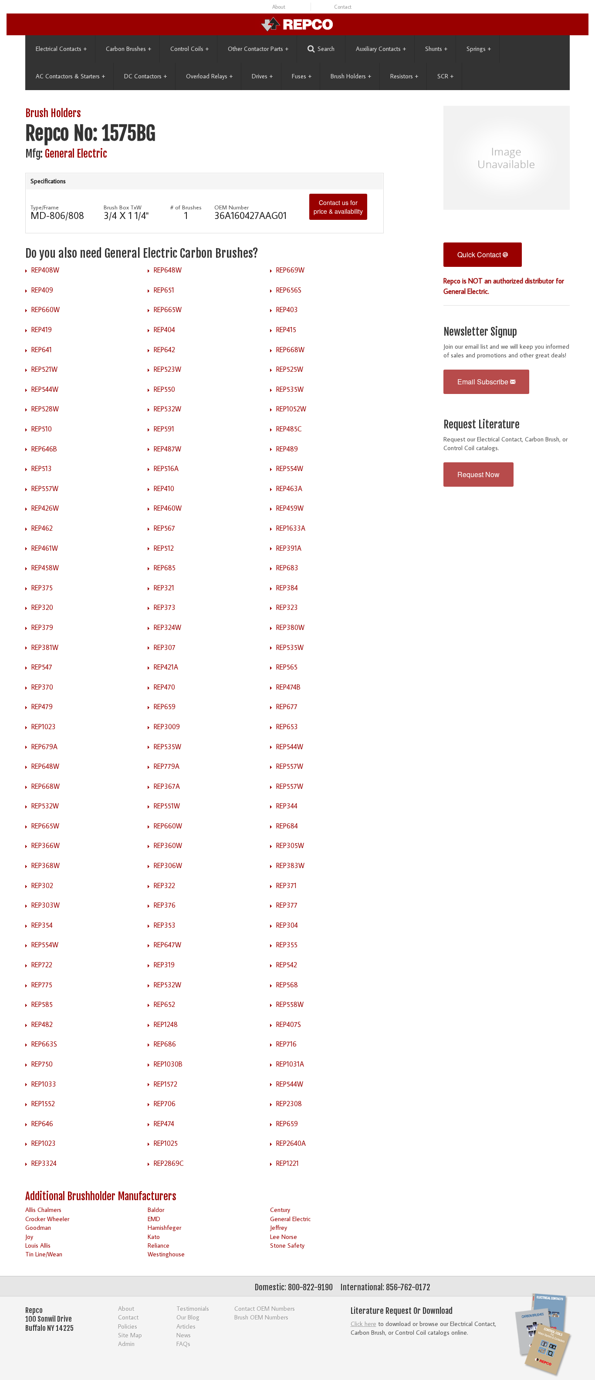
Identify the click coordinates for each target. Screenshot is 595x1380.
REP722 (41, 964)
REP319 (164, 964)
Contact (343, 6)
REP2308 (289, 1103)
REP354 (42, 925)
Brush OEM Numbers (261, 1317)
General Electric (76, 154)
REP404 (164, 329)
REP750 (42, 1064)
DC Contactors (145, 76)
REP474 (164, 1123)
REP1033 (43, 1084)
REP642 (164, 349)
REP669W (290, 270)
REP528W (45, 408)
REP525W (289, 369)
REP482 (42, 1024)
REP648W (168, 270)
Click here (363, 1323)
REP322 (164, 885)
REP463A (289, 488)
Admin (126, 1344)
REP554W (289, 468)
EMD (154, 1219)
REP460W (168, 508)
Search (326, 49)
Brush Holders (351, 76)
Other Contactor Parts (258, 49)
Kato (154, 1236)
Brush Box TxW (123, 207)
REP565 (287, 667)
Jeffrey (278, 1227)
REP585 (42, 1004)
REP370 (42, 687)
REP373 (165, 607)
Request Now (478, 474)
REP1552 (43, 1103)
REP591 (164, 428)
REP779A (166, 766)
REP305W (290, 845)
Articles (186, 1326)
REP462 (42, 528)
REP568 (287, 984)
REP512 (164, 548)
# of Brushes (186, 207)
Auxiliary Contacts (381, 49)
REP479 (42, 706)
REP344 (287, 805)
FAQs (183, 1344)
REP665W (168, 309)
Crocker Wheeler (47, 1219)
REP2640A (291, 1143)
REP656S (288, 290)
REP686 (165, 1044)
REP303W (45, 905)
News (183, 1335)
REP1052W (291, 408)
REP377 (287, 905)
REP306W (168, 865)
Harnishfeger (164, 1227)
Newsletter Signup (480, 332)
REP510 (41, 428)
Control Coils (189, 49)
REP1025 (166, 1143)
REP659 (165, 706)
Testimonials (192, 1308)
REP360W (168, 845)
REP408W (45, 270)
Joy (29, 1236)
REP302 (42, 885)
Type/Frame (44, 207)
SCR (445, 76)
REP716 (286, 1044)
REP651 (164, 290)
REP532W (167, 408)
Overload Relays (209, 76)
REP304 (287, 925)
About (278, 6)
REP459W (290, 508)
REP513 (41, 468)
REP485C (289, 428)
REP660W (45, 309)
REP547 (41, 667)
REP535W (290, 389)
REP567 (164, 528)
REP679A (44, 746)
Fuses (301, 76)
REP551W (167, 805)
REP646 (42, 1123)
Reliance (158, 1245)
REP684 (287, 825)
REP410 (164, 488)
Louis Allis (38, 1245)
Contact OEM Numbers (264, 1308)
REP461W (44, 548)
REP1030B (168, 1064)
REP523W (167, 369)
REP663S (44, 1044)
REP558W (290, 1004)
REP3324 (44, 1163)
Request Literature (481, 424)
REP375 (42, 587)
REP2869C (169, 1163)
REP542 (286, 964)
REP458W (45, 567)
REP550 (164, 389)
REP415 (286, 329)
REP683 (287, 567)
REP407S (288, 1024)
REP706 (165, 1103)
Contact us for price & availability (338, 206)
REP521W (44, 369)
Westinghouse (166, 1254)
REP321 (164, 587)
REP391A (288, 548)
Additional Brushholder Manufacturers (100, 1196)
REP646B (44, 448)
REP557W (44, 488)
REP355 (287, 944)
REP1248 (166, 1024)
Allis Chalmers (43, 1209)
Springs (479, 49)
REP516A (166, 468)
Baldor (156, 1209)
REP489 (287, 448)
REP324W (167, 627)
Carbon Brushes (128, 49)
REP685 (165, 567)
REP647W (167, 944)
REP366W (45, 845)
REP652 (164, 1004)
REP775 (41, 984)
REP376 (165, 905)
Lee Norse (283, 1236)
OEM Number (231, 207)
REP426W (45, 508)
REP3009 (167, 726)
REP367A (167, 786)
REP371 (286, 885)
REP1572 (165, 1084)
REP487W (167, 448)
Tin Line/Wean (43, 1254)
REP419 (41, 329)
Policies (127, 1326)
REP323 (287, 607)
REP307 (165, 647)
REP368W (45, 865)
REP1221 (287, 1163)
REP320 (42, 607)
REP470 (164, 687)
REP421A (166, 667)
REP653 (287, 726)
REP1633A (290, 528)
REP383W (290, 865)
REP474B (288, 687)
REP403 (287, 309)
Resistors (404, 76)
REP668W (290, 349)
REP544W (44, 389)
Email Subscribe (483, 382)
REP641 (41, 349)
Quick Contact (480, 254)
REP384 (287, 587)
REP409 (42, 290)
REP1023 (43, 726)
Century (280, 1209)
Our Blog (187, 1317)
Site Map (130, 1335)
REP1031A (290, 1064)
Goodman (38, 1227)
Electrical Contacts (61, 49)
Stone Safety (287, 1245)
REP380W (290, 627)
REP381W (44, 647)
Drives (262, 76)
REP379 (42, 627)
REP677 (287, 706)
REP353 (165, 925)
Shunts (436, 49)
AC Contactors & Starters (70, 76)
